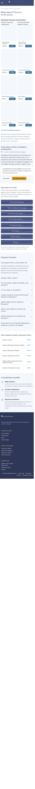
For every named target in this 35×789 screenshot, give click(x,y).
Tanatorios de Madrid (6, 758)
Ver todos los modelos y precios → (11, 440)
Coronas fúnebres (5, 743)
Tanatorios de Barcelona (6, 760)
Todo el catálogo (5, 749)
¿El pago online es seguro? (9, 588)
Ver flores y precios (19, 488)
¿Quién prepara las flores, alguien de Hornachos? (12, 613)
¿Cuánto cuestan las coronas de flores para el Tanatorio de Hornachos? (15, 605)
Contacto (3, 779)
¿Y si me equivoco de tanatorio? (11, 600)
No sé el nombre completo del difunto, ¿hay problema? (14, 593)
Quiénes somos (4, 775)
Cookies (19, 785)
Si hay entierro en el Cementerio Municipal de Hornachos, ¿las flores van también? (15, 634)
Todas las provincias (5, 764)
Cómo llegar (6, 488)
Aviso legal (21, 783)
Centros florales (4, 745)
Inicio (2, 8)
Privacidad (28, 783)
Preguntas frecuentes (6, 777)
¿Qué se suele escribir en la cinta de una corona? (13, 620)
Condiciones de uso (28, 785)
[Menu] (3, 3)
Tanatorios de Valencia (6, 762)
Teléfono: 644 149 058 (7, 773)
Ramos (2, 747)
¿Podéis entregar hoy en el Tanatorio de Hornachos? (13, 627)
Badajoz (6, 8)
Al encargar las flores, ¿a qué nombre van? (14, 572)
